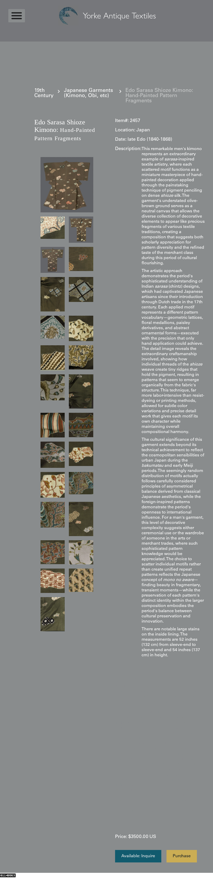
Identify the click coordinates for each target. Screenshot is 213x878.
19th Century (44, 93)
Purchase (182, 856)
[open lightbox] (67, 184)
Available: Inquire (138, 856)
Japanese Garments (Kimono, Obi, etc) (88, 93)
